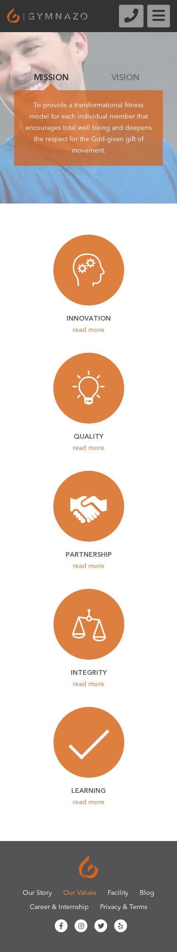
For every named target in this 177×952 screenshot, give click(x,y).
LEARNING (88, 796)
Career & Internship (59, 907)
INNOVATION (89, 323)
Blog (147, 893)
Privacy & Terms (123, 907)
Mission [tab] (51, 78)
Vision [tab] (125, 78)
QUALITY (88, 441)
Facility (118, 893)
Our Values (79, 893)
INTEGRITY (89, 678)
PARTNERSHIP (89, 560)
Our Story (37, 893)
